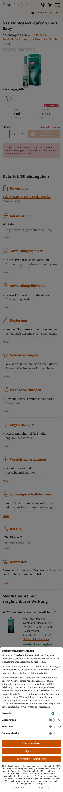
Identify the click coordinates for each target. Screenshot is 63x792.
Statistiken (7, 726)
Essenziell (7, 713)
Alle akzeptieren (31, 743)
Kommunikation (11, 733)
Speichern (31, 751)
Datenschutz (19, 787)
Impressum (44, 787)
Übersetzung (9, 719)
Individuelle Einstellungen (31, 759)
